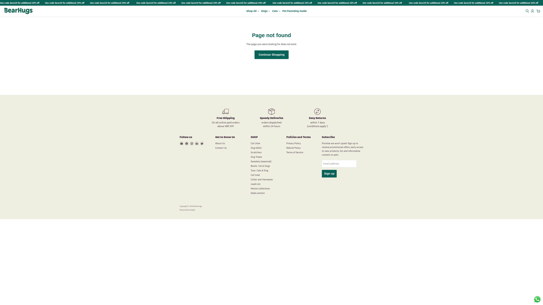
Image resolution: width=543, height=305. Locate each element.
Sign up (329, 173)
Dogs (264, 11)
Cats (275, 11)
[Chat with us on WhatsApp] (537, 299)
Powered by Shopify (187, 210)
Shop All (251, 11)
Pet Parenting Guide (294, 11)
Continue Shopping (272, 54)
